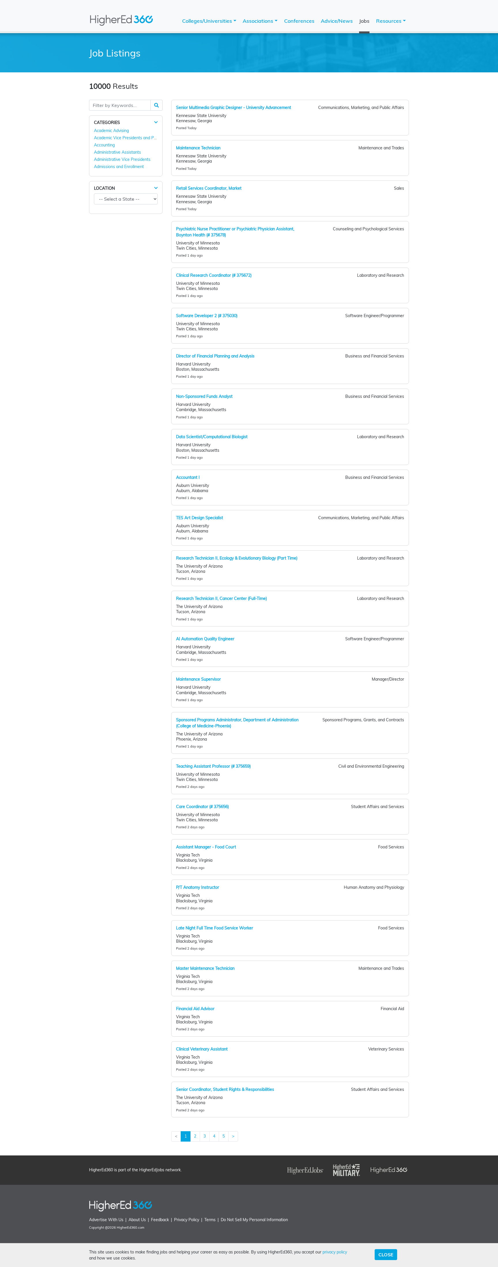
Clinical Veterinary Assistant (202, 1049)
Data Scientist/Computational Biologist (212, 436)
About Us (137, 1219)
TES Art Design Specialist (199, 517)
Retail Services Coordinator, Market (209, 188)
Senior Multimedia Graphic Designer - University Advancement (233, 107)
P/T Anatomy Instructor (197, 887)
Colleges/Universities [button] (207, 21)
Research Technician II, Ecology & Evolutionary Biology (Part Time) (236, 558)
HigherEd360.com (130, 1227)
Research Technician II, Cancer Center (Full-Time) (221, 598)
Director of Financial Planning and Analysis (215, 356)
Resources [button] (389, 21)
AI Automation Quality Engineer (205, 638)
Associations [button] (259, 21)
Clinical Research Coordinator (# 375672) (214, 275)
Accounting (104, 145)
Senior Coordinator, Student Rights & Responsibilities (225, 1089)
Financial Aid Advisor (195, 1008)
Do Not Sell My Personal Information (254, 1219)
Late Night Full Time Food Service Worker (214, 928)
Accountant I (188, 477)
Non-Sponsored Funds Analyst (204, 396)
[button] (156, 122)
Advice (337, 21)
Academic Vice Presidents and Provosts (130, 137)
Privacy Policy (186, 1219)
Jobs (364, 21)
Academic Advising (111, 130)
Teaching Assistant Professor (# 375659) (213, 766)
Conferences (299, 21)
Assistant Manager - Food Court (206, 847)
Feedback (160, 1219)
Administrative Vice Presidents (122, 159)
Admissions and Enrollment (119, 166)
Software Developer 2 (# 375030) (206, 315)
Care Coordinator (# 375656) (202, 806)
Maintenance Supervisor (198, 679)
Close (385, 1254)
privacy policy (334, 1252)
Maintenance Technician (198, 147)
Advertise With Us (106, 1219)
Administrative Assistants (117, 152)
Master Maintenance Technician (205, 968)
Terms (210, 1219)
